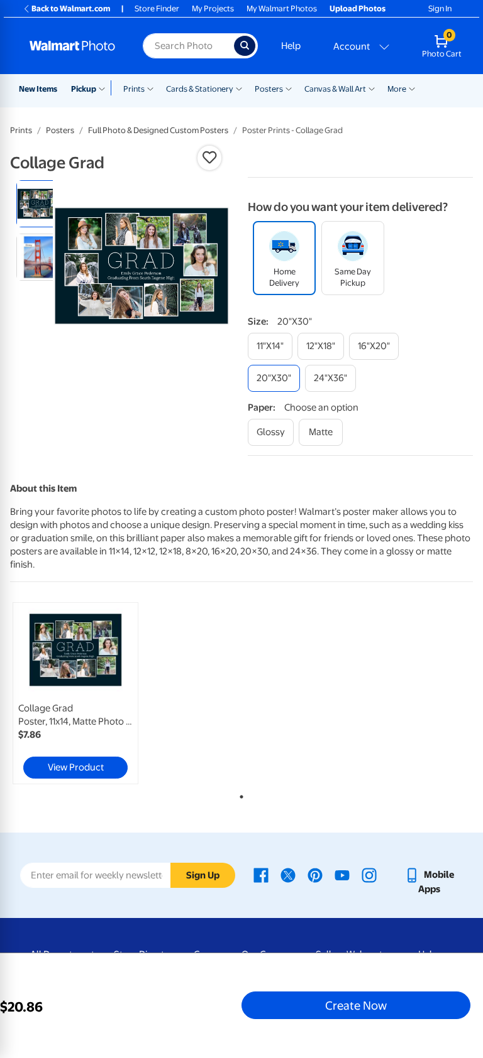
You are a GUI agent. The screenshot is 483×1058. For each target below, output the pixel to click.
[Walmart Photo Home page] (72, 46)
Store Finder (157, 8)
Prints (134, 89)
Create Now (356, 1005)
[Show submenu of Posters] (288, 87)
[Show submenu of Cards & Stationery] (239, 87)
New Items (38, 89)
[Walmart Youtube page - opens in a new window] (342, 874)
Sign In (440, 8)
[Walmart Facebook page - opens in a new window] (261, 874)
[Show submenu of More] (412, 87)
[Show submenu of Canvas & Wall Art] (371, 87)
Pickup (83, 89)
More (396, 89)
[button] (209, 158)
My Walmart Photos (282, 8)
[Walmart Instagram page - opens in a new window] (369, 874)
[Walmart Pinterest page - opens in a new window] (315, 874)
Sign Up (202, 875)
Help (291, 45)
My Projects (213, 8)
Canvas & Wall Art (335, 89)
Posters (269, 89)
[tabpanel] (87, 693)
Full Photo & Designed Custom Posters (158, 130)
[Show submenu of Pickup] (104, 87)
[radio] (40, 203)
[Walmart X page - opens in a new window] (288, 874)
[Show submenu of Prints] (150, 87)
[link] (75, 693)
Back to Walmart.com (70, 8)
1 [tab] (239, 794)
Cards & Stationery (199, 89)
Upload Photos (358, 8)
